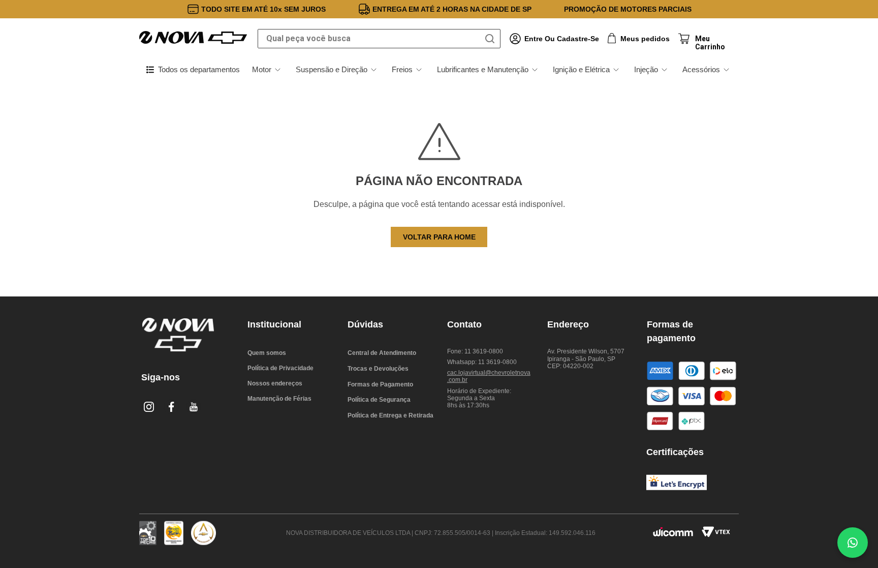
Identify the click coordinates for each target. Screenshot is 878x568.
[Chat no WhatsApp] (852, 542)
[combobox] (379, 38)
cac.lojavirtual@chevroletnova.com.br (488, 376)
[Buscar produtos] (492, 38)
